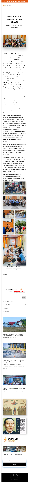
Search (14, 464)
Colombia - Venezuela (15, 364)
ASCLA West (13, 391)
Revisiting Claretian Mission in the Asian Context (14, 388)
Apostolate (19, 391)
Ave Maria (13, 337)
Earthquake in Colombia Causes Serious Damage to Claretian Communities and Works (14, 362)
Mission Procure (7, 393)
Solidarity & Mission (18, 25)
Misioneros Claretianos (10, 478)
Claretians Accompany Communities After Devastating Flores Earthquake (13, 335)
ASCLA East (14, 27)
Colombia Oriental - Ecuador (10, 366)
